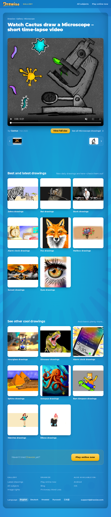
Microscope (29, 19)
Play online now (100, 4)
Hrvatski (45, 500)
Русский (56, 500)
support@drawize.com (92, 500)
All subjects (83, 4)
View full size (60, 131)
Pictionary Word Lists (51, 489)
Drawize (11, 19)
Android (78, 482)
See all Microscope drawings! (86, 131)
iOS (75, 486)
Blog (43, 486)
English (23, 500)
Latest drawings (15, 482)
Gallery (19, 19)
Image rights (14, 489)
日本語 (67, 500)
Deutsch (34, 500)
